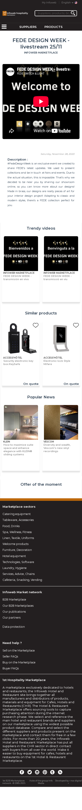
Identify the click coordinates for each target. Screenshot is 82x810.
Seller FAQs (10, 656)
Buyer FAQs (11, 668)
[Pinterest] (44, 772)
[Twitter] (29, 772)
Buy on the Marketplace (19, 662)
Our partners (11, 617)
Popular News (41, 397)
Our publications (14, 611)
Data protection (14, 626)
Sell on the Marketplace (19, 650)
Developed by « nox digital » (68, 781)
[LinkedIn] (37, 772)
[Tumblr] (52, 772)
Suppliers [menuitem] (28, 27)
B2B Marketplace (14, 599)
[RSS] (60, 772)
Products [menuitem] (53, 27)
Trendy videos (41, 228)
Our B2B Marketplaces (18, 605)
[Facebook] (21, 772)
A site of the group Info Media (41, 781)
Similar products (41, 313)
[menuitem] (4, 27)
